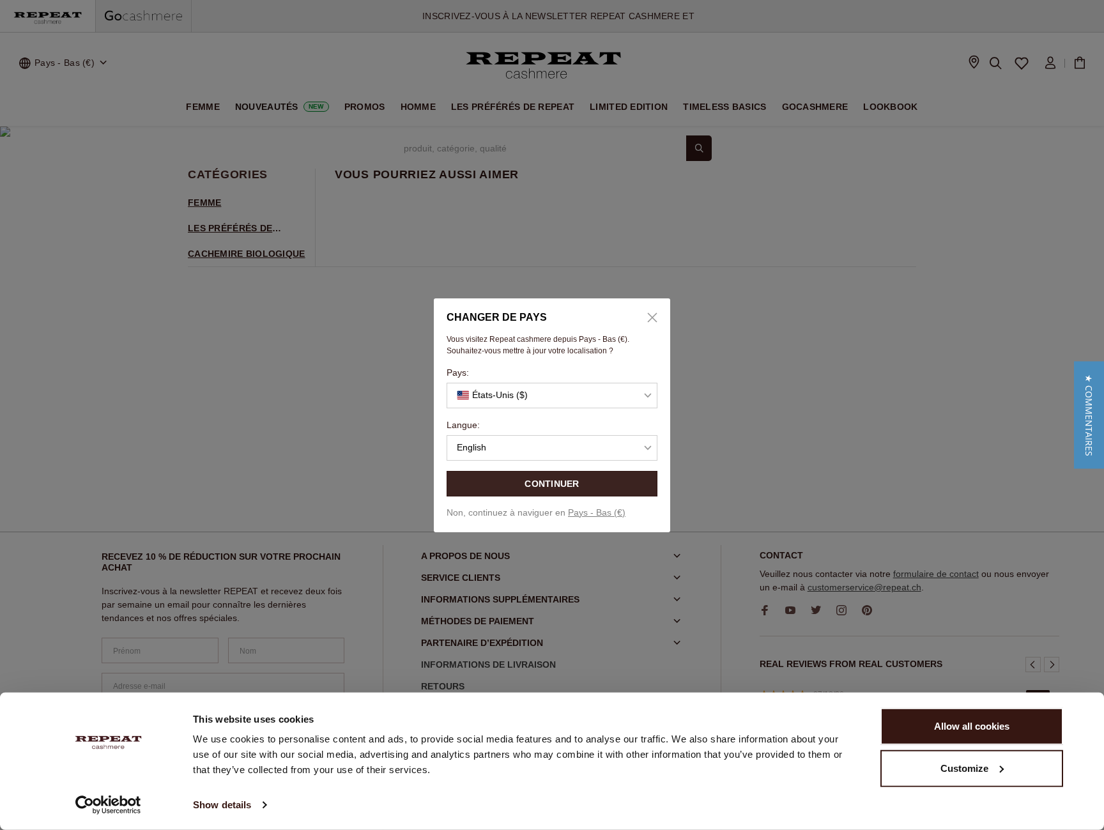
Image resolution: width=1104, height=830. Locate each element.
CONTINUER (552, 484)
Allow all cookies (971, 726)
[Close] (647, 317)
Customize (964, 767)
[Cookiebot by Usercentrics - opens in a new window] (108, 805)
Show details (222, 804)
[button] (1089, 415)
